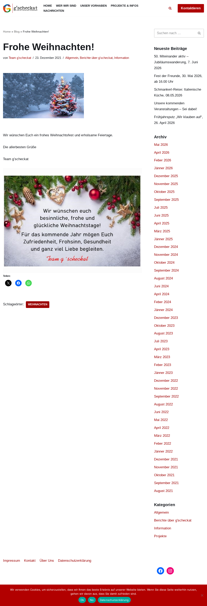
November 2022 (166, 388)
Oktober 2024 (164, 262)
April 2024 (161, 294)
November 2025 (166, 184)
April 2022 (161, 428)
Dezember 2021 (166, 459)
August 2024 (163, 278)
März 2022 (162, 436)
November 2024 (166, 255)
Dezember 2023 (166, 318)
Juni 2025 (161, 215)
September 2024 (166, 270)
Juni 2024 (161, 286)
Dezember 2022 (166, 381)
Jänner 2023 (163, 373)
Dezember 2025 (166, 176)
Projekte (160, 536)
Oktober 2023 (164, 326)
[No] (202, 595)
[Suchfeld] (170, 8)
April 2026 (161, 152)
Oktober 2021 (164, 475)
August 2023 (163, 333)
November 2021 (166, 467)
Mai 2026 (161, 145)
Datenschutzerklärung (74, 561)
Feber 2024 (162, 302)
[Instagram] (170, 570)
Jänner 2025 (163, 239)
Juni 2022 (161, 412)
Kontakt (30, 561)
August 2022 (163, 404)
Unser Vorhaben (93, 5)
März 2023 (162, 357)
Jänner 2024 (163, 310)
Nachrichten (53, 10)
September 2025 (166, 200)
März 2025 (162, 231)
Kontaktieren (191, 8)
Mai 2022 (161, 420)
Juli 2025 (161, 207)
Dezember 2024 (166, 247)
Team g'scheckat (20, 57)
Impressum (11, 561)
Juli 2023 (161, 341)
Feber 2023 (162, 365)
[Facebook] (160, 570)
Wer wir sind (66, 5)
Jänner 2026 (163, 168)
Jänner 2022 (163, 451)
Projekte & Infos (124, 5)
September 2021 (166, 483)
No (92, 600)
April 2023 (161, 349)
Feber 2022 (162, 443)
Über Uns (47, 561)
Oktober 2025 (164, 192)
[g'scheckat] (20, 8)
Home (47, 5)
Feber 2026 (162, 160)
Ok (82, 600)
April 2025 (161, 223)
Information (121, 57)
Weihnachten (37, 304)
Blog (17, 31)
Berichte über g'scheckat (96, 57)
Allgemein (71, 57)
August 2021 (163, 491)
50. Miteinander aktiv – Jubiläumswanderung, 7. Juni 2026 (176, 62)
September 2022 (166, 396)
